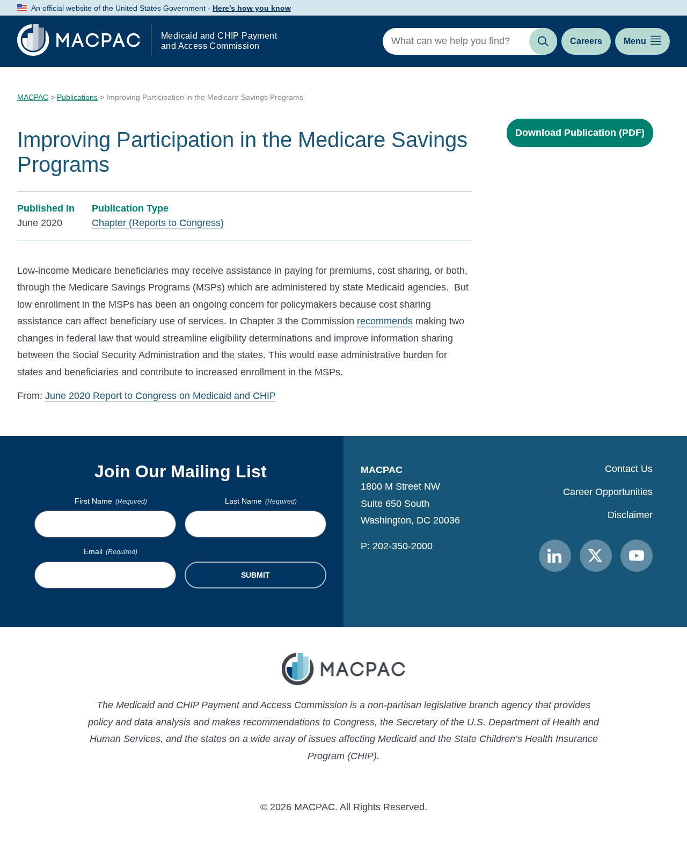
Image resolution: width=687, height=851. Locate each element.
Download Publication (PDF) (580, 132)
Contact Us (629, 468)
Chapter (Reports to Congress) (158, 222)
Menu (635, 41)
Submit (255, 575)
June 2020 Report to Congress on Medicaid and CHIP (160, 395)
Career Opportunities (608, 491)
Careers (586, 41)
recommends (385, 321)
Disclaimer (630, 515)
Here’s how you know (252, 8)
